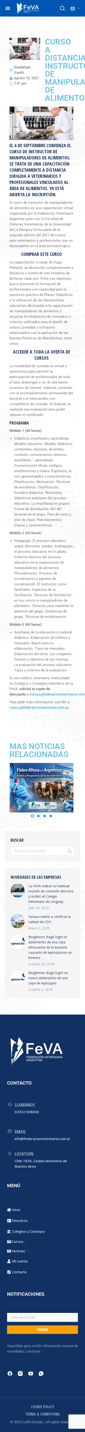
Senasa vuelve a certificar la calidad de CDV (49, 919)
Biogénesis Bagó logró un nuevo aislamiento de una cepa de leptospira (48, 977)
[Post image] (42, 787)
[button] (8, 8)
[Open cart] (73, 8)
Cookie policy (42, 1407)
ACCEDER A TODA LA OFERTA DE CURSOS (41, 355)
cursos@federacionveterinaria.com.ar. (39, 707)
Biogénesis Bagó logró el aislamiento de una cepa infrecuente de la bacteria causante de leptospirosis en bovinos (50, 947)
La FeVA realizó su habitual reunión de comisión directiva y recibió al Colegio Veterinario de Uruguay (50, 894)
